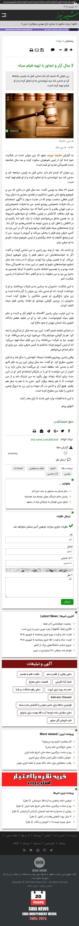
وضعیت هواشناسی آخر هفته (57, 624)
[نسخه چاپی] (31, 50)
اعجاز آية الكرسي (63, 682)
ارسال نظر (61, 460)
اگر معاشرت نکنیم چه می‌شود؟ (56, 742)
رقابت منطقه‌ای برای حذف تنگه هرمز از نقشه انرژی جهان (44, 763)
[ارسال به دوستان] (37, 50)
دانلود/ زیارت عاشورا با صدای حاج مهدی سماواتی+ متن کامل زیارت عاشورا (41, 24)
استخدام (18, 468)
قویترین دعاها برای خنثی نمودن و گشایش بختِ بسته (45, 705)
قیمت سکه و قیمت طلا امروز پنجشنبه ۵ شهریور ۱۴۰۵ (45, 640)
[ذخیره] (42, 50)
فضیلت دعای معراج (38, 682)
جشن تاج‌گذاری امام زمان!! (58, 747)
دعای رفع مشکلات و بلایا (28, 690)
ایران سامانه (32, 886)
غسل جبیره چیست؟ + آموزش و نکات (48, 822)
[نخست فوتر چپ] (39, 905)
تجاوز (53, 468)
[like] (39, 453)
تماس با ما (60, 836)
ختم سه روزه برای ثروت (59, 690)
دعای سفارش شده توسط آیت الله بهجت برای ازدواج (45, 713)
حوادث (59, 41)
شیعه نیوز (54, 155)
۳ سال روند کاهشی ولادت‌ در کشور (50, 817)
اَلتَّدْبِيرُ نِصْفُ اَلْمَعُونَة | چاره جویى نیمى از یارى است (46, 629)
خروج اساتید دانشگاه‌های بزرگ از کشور (52, 645)
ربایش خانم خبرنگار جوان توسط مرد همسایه (46, 497)
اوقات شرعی (11, 836)
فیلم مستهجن (36, 468)
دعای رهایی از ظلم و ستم (59, 674)
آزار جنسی (52, 474)
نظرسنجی (49, 844)
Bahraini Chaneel (61, 697)
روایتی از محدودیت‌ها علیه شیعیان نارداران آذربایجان (41, 811)
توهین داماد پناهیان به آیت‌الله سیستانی (47, 801)
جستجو (37, 844)
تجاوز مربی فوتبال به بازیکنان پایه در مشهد (47, 502)
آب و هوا (25, 836)
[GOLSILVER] (39, 779)
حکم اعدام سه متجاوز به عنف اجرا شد (50, 491)
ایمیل (70, 546)
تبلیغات (61, 844)
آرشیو (48, 836)
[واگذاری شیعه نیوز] (39, 29)
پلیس (67, 474)
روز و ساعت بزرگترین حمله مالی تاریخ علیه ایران (48, 752)
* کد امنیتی (67, 558)
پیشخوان (69, 41)
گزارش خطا (62, 447)
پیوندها (37, 836)
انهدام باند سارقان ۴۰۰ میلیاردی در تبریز (52, 651)
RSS (16, 844)
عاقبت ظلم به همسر (29, 674)
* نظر (70, 575)
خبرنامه (26, 844)
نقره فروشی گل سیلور (60, 721)
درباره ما (73, 836)
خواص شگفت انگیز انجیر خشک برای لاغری (50, 758)
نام (71, 535)
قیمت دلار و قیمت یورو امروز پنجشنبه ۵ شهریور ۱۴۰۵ (45, 635)
